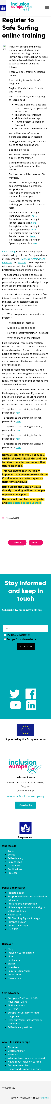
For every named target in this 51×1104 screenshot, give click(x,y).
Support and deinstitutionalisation (27, 896)
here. (34, 215)
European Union (17, 921)
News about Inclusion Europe (24, 1061)
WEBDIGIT (45, 1098)
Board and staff (16, 1050)
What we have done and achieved (26, 1058)
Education (13, 900)
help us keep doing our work (24, 502)
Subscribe (25, 646)
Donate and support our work (24, 1069)
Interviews (13, 967)
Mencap (25, 258)
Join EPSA (13, 1009)
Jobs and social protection (22, 903)
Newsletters (14, 978)
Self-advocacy (15, 858)
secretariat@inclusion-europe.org (25, 796)
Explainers (14, 960)
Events (11, 854)
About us (13, 1047)
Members (13, 1054)
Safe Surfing (9, 251)
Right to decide (16, 892)
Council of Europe (18, 925)
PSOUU (22, 262)
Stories (11, 963)
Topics (11, 851)
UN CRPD (13, 929)
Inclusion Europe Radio (21, 952)
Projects (12, 872)
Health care (14, 914)
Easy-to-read (15, 861)
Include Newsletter (18, 635)
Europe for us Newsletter (22, 639)
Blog (10, 949)
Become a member (18, 1065)
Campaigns (14, 865)
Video (11, 956)
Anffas (34, 258)
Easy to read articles (19, 970)
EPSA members (16, 1005)
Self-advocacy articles (20, 1027)
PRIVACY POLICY (8, 1088)
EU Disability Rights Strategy (24, 918)
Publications (15, 869)
